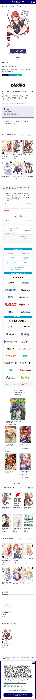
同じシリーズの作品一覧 (25, 135)
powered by (21, 238)
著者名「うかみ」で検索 (25, 539)
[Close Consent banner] (33, 662)
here (29, 671)
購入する (18, 57)
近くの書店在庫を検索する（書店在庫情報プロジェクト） (18, 268)
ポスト (5, 75)
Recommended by (24, 487)
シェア (12, 75)
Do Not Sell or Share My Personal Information (15, 683)
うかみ (6, 63)
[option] (7, 607)
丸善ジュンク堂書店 (11, 263)
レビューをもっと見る (24, 236)
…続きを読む (5, 100)
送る (19, 75)
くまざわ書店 (10, 258)
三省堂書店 (25, 258)
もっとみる (17, 483)
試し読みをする (19, 51)
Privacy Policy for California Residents (18, 690)
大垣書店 (10, 253)
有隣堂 (25, 263)
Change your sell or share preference (13, 686)
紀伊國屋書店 (25, 253)
